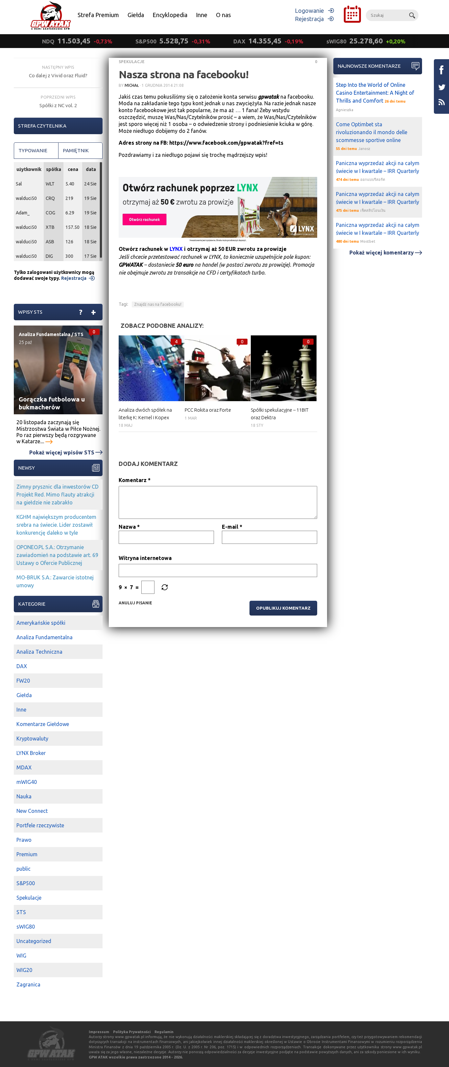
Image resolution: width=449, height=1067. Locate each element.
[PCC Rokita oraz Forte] (217, 368)
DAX (21, 666)
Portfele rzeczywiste (40, 825)
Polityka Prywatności (132, 1032)
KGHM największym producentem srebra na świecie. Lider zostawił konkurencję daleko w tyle (56, 525)
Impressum (99, 1032)
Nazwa (129, 527)
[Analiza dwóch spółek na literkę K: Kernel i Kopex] (151, 368)
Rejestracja (309, 18)
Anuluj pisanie (135, 603)
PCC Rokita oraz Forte (208, 410)
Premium (26, 854)
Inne (201, 15)
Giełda (136, 15)
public (23, 869)
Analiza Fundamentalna (44, 334)
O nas (223, 15)
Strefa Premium (98, 15)
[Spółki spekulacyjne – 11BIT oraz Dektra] (284, 368)
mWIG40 (26, 782)
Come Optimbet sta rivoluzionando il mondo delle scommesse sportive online (371, 132)
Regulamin (164, 1032)
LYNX (176, 249)
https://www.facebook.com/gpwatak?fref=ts (226, 143)
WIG (21, 955)
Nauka (24, 796)
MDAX (24, 767)
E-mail (232, 527)
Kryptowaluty (32, 738)
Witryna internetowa (145, 558)
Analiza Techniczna (39, 652)
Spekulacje (132, 62)
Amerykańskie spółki (40, 623)
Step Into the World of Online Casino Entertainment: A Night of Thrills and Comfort (375, 93)
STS (78, 334)
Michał (132, 85)
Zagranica (28, 984)
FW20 (23, 681)
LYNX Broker (31, 753)
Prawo (24, 840)
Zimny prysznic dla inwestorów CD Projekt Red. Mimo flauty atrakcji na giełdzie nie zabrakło (57, 494)
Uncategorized (33, 941)
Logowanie (309, 10)
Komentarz (135, 480)
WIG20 (24, 970)
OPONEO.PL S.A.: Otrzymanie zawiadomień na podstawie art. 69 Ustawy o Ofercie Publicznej (57, 555)
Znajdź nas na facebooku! (157, 304)
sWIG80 (25, 927)
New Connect (32, 811)
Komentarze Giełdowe (42, 724)
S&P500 (25, 883)
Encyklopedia (170, 15)
